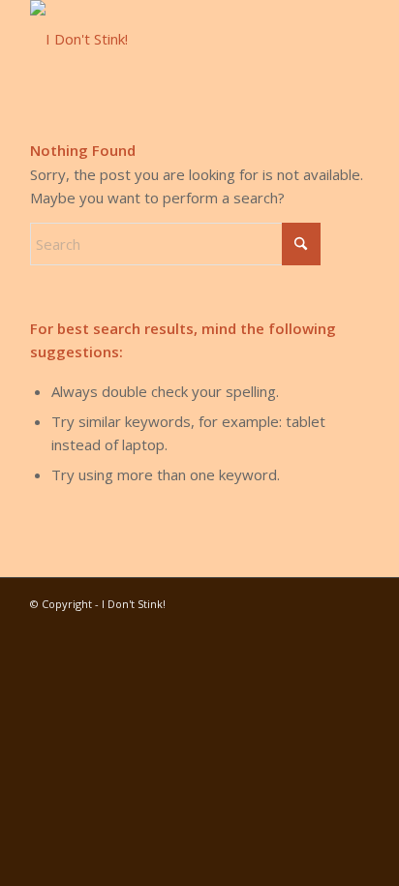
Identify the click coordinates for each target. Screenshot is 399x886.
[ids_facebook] (165, 38)
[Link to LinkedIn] (267, 602)
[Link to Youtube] (238, 602)
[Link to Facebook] (296, 602)
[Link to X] (325, 602)
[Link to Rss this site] (354, 602)
